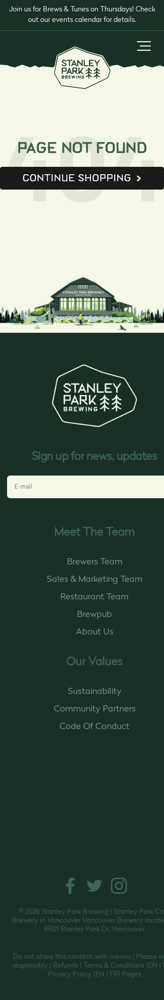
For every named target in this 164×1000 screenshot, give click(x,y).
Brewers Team (94, 562)
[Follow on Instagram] (119, 893)
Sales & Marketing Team (95, 579)
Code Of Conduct (94, 726)
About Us (94, 632)
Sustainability (95, 691)
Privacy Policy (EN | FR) (84, 974)
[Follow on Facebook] (70, 893)
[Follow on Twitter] (94, 893)
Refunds (65, 965)
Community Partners (95, 709)
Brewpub (94, 614)
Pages (131, 974)
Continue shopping (76, 178)
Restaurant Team (94, 597)
